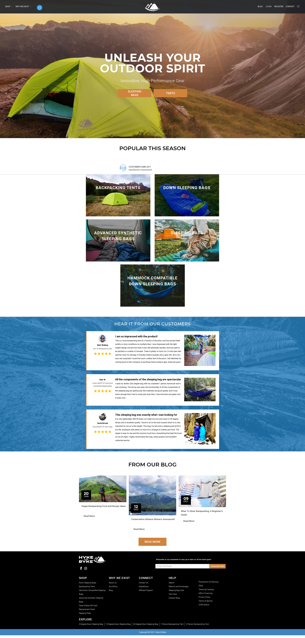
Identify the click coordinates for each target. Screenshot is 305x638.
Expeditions (144, 586)
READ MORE (152, 541)
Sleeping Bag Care (176, 590)
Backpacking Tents (87, 586)
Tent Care (173, 594)
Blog (260, 6)
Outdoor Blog (174, 598)
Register (278, 6)
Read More (89, 516)
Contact (290, 6)
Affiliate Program (146, 590)
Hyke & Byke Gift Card (88, 605)
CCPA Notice (204, 605)
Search (171, 583)
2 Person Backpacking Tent (197, 624)
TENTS (170, 93)
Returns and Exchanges (178, 586)
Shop (8, 6)
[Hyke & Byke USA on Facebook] (81, 569)
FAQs (201, 586)
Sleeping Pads (85, 613)
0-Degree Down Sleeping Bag (91, 624)
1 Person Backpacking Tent (172, 624)
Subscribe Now (217, 566)
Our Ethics (113, 586)
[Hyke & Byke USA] (152, 6)
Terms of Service (205, 601)
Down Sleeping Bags (87, 583)
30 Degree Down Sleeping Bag (145, 624)
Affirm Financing (205, 593)
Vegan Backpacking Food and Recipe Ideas (103, 506)
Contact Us (143, 583)
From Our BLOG (152, 464)
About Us (113, 583)
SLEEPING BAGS (134, 93)
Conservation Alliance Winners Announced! (153, 519)
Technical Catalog (206, 589)
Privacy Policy (204, 597)
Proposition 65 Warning (208, 582)
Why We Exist (22, 6)
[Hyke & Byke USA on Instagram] (85, 569)
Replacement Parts (87, 609)
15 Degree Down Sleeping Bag (118, 624)
